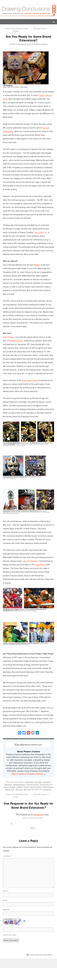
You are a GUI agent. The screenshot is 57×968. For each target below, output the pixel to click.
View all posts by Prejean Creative (28, 773)
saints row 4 (39, 814)
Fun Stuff (38, 782)
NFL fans (19, 789)
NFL (13, 789)
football (19, 787)
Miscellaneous (19, 784)
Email (6, 900)
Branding (29, 782)
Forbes (26, 787)
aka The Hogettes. (30, 561)
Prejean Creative (41, 44)
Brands (12, 787)
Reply (32, 828)
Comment (7, 856)
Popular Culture (32, 784)
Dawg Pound (40, 564)
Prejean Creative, (16, 340)
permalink (47, 789)
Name (6, 891)
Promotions (44, 784)
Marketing (8, 784)
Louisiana (46, 782)
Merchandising (36, 787)
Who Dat (27, 789)
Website (6, 909)
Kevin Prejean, (9, 337)
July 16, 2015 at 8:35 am (33, 818)
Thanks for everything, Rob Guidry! (16, 29)
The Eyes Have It (41, 28)
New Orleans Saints (30, 380)
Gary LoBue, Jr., (40, 232)
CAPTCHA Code (9, 935)
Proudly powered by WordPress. (41, 955)
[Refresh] (24, 920)
